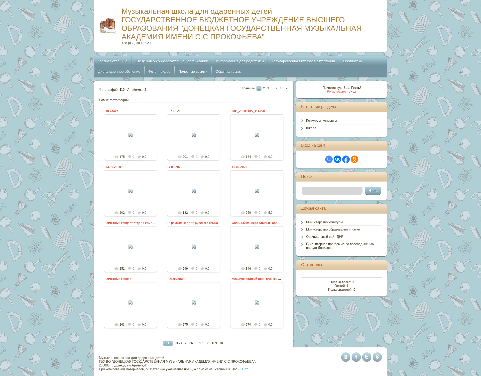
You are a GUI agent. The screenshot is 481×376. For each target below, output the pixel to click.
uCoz (244, 369)
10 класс (111, 111)
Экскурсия (176, 279)
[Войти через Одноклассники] (354, 159)
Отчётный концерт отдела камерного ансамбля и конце (146, 223)
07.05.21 (175, 111)
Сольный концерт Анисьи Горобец (257, 223)
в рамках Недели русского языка (193, 223)
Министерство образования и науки (333, 229)
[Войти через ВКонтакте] (337, 159)
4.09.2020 (175, 167)
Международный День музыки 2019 (258, 279)
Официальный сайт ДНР (324, 237)
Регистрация (336, 91)
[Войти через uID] (329, 159)
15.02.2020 (239, 167)
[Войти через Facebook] (346, 159)
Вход (352, 91)
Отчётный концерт (119, 279)
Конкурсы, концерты (321, 120)
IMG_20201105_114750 (248, 111)
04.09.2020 (113, 167)
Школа (311, 128)
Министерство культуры (324, 222)
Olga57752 (132, 144)
